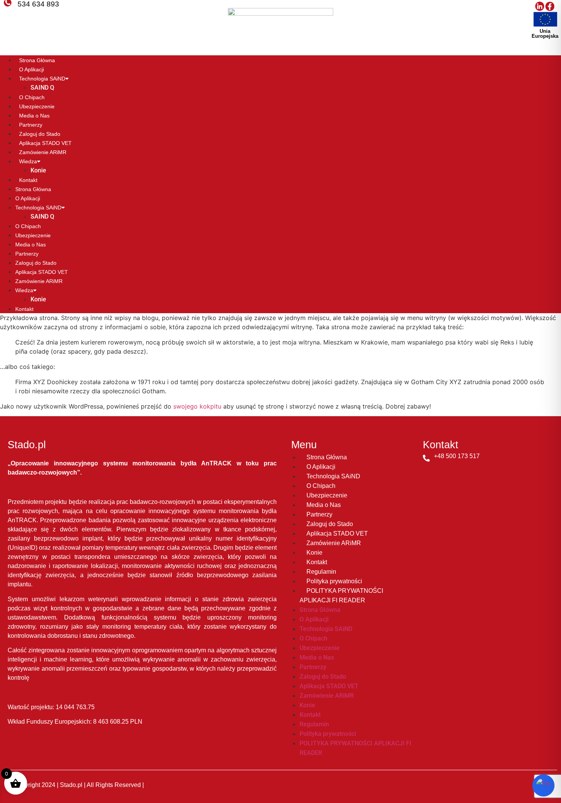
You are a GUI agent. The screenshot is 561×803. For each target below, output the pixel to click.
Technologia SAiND (42, 79)
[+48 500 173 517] (426, 458)
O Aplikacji (31, 69)
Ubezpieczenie (37, 106)
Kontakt (28, 180)
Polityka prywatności (334, 581)
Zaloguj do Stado (39, 134)
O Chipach (32, 97)
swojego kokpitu (197, 406)
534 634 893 (38, 4)
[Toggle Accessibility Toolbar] (543, 785)
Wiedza (28, 161)
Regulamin (321, 571)
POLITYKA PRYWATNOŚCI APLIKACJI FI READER (341, 595)
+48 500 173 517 (457, 456)
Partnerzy (30, 125)
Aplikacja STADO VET (45, 143)
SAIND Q (42, 87)
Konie (38, 170)
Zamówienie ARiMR (42, 152)
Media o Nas (34, 116)
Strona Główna (37, 60)
